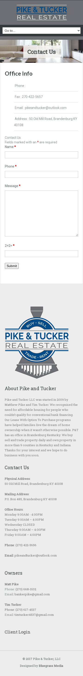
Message (13, 186)
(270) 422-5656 (25, 545)
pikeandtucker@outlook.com (46, 108)
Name (10, 147)
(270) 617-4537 (25, 610)
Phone (11, 166)
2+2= (10, 245)
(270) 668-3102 (25, 589)
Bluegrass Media (51, 666)
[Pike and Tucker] (41, 13)
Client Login (17, 632)
